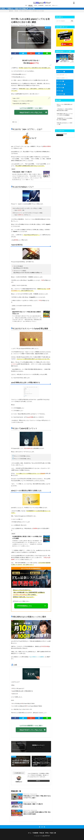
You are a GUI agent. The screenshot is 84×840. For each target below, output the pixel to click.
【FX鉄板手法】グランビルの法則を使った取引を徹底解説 (64, 119)
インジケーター (62, 74)
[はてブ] (39, 53)
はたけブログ (45, 3)
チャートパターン (62, 78)
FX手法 (35, 5)
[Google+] (31, 53)
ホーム (29, 833)
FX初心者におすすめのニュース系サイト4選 (64, 123)
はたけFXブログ (46, 835)
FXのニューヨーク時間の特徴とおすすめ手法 (64, 105)
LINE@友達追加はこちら (24, 606)
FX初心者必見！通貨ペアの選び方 (22, 172)
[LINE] (47, 53)
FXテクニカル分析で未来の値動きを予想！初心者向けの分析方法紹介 (37, 813)
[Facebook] (15, 53)
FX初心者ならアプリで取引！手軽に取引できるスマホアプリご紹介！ (37, 796)
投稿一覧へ (38, 780)
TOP (26, 5)
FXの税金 (60, 81)
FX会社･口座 (48, 5)
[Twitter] (23, 53)
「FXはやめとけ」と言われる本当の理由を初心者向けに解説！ (64, 109)
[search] (72, 21)
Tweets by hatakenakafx (61, 133)
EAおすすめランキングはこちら (31, 112)
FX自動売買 (40, 5)
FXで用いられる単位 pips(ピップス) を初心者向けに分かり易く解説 (32, 10)
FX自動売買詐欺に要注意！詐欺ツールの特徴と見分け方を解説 (27, 537)
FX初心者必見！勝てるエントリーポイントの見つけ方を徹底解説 (64, 114)
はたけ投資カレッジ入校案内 (37, 656)
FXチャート (54, 5)
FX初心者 (30, 5)
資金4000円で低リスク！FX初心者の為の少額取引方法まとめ (26, 312)
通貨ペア (33, 25)
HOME (12, 10)
